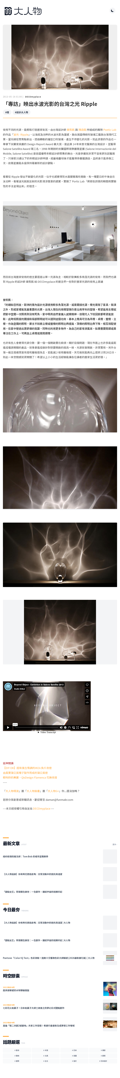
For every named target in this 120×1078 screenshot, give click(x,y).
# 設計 (74, 1061)
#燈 (7, 112)
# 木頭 (45, 1050)
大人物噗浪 (12, 791)
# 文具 (45, 1055)
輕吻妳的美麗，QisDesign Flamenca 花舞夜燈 (30, 777)
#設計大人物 (21, 112)
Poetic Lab (109, 129)
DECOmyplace (33, 96)
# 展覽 (103, 1055)
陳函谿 (82, 129)
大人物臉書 (33, 791)
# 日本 (74, 1050)
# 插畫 (74, 1055)
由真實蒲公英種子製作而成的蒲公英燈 (25, 773)
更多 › (115, 844)
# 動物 (16, 1055)
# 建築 (16, 1061)
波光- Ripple (20, 134)
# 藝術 (16, 1050)
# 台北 (45, 1061)
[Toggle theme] (112, 11)
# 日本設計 (103, 1061)
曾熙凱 (71, 129)
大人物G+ (53, 791)
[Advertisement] (60, 821)
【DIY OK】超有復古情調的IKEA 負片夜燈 (27, 768)
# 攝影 (103, 1050)
